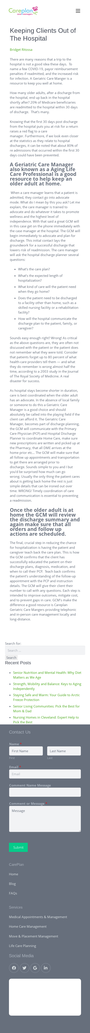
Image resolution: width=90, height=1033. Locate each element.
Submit (18, 847)
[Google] (35, 968)
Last (50, 758)
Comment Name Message (30, 785)
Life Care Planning (22, 946)
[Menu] (78, 10)
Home (13, 874)
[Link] (23, 11)
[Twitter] (24, 968)
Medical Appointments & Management (38, 917)
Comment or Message (28, 803)
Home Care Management (28, 926)
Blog (12, 883)
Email (15, 767)
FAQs (13, 893)
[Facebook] (14, 968)
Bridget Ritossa (21, 49)
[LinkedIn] (46, 968)
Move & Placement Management (33, 936)
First (12, 758)
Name (15, 744)
